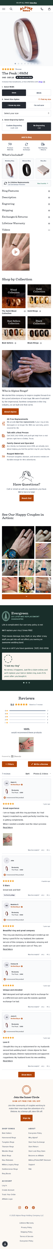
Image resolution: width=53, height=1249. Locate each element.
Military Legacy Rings (10, 1164)
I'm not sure (39, 105)
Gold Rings (32, 311)
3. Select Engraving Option (13, 119)
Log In (4, 1185)
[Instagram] (20, 1207)
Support (31, 1164)
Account (7, 1181)
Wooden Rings (7, 1151)
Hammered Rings (9, 1137)
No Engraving (39, 126)
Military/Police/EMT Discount (39, 1160)
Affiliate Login (7, 1199)
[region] (26, 744)
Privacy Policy (26, 1227)
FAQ (29, 1169)
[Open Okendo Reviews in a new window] (11, 756)
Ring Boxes (6, 1173)
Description (9, 198)
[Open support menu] (42, 8)
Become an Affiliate (36, 1155)
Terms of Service (26, 1236)
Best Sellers (7, 343)
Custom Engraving (14, 126)
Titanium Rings (8, 1146)
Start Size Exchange (36, 1142)
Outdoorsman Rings (10, 1169)
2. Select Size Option (10, 99)
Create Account (8, 1190)
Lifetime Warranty (13, 223)
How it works (41, 183)
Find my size (46, 99)
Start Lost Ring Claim (36, 1151)
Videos (6, 230)
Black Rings (33, 343)
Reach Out (26, 498)
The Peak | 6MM (17, 792)
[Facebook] (26, 1207)
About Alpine (10, 411)
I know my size (14, 105)
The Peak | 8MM (17, 915)
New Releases (7, 1160)
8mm (39, 92)
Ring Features (10, 191)
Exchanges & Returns (15, 217)
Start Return (33, 1146)
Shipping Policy (26, 1232)
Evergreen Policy (35, 1133)
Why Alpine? (33, 1137)
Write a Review (42, 765)
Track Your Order (9, 1194)
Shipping (7, 210)
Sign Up (26, 1118)
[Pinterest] (33, 1207)
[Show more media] (26, 596)
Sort (28, 773)
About (31, 1128)
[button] (49, 8)
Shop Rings (8, 1128)
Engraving (8, 204)
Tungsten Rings (8, 1142)
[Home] (26, 8)
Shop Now (33, 3)
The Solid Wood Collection (9, 312)
